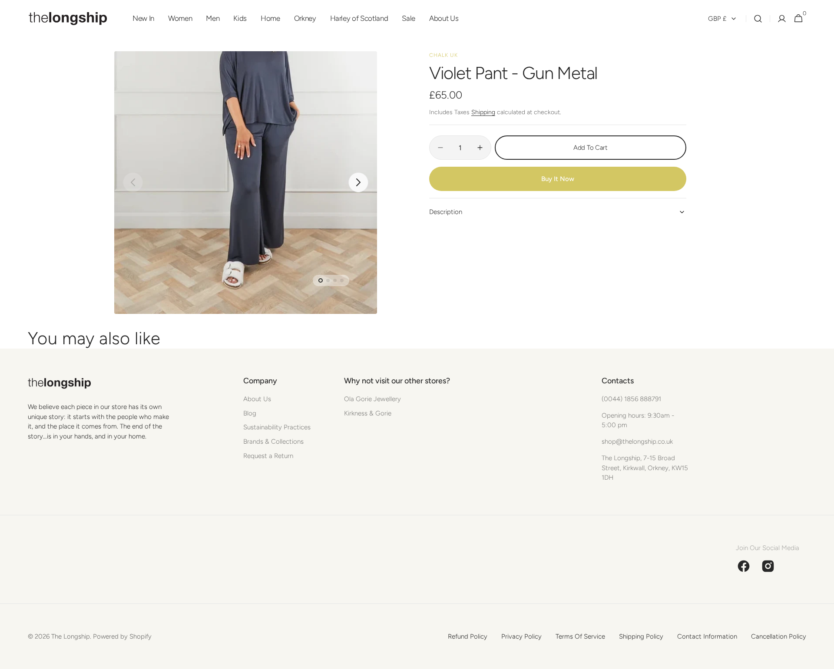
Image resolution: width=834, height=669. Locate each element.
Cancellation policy (778, 636)
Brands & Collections (273, 441)
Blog (249, 413)
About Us (257, 399)
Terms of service (580, 636)
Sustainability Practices (277, 427)
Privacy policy (521, 636)
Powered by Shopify (122, 636)
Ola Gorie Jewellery (372, 399)
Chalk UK (443, 55)
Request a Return (268, 456)
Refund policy (467, 636)
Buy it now (557, 179)
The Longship (70, 636)
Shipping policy (641, 636)
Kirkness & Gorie (367, 413)
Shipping (483, 112)
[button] (758, 18)
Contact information (707, 636)
